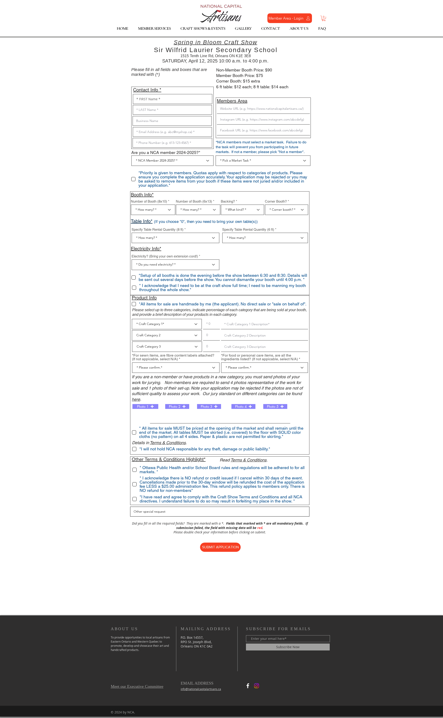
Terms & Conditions (168, 442)
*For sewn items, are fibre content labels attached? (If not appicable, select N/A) (173, 357)
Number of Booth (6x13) (194, 201)
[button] (323, 18)
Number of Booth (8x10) (149, 201)
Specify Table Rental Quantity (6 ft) (248, 229)
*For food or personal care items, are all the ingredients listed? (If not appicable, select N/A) (259, 357)
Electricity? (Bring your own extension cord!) (165, 256)
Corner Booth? (276, 201)
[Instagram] (256, 686)
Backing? (228, 201)
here (136, 399)
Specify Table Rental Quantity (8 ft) (157, 229)
